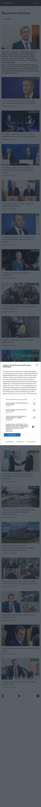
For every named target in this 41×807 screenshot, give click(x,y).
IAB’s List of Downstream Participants (23, 393)
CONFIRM (12, 435)
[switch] (33, 404)
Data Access (20, 441)
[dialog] (20, 403)
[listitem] (20, 399)
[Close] (37, 365)
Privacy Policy (31, 441)
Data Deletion (10, 441)
